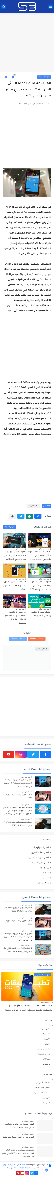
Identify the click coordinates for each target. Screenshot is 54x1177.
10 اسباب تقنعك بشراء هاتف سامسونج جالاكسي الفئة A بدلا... (39, 555)
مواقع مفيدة (43, 882)
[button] (37, 516)
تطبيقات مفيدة (43, 1048)
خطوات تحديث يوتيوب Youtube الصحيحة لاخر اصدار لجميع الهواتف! (15, 555)
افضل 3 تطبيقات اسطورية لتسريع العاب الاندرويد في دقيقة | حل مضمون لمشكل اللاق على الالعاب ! (17, 811)
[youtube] (8, 754)
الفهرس (46, 1097)
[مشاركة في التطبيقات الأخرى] (12, 516)
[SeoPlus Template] (50, 1165)
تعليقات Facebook (18, 639)
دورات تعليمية (44, 1053)
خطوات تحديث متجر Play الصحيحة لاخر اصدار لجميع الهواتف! (40, 586)
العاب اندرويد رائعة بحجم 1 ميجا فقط (19, 796)
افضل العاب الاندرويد (39, 852)
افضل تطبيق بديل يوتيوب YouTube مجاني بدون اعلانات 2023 (17, 823)
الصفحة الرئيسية (42, 1082)
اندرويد (47, 1038)
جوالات (45, 872)
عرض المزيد (9, 527)
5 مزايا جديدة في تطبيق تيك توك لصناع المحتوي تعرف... (14, 586)
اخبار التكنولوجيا (41, 847)
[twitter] (33, 754)
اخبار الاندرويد (44, 77)
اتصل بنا (46, 1102)
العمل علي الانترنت (40, 862)
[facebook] (45, 754)
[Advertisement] (27, 43)
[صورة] (43, 781)
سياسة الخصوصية (42, 1092)
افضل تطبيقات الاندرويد (38, 857)
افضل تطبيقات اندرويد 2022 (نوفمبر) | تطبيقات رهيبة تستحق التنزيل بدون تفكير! (29, 1008)
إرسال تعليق (41, 649)
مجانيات (46, 1064)
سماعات (46, 1059)
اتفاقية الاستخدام (42, 1087)
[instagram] (21, 754)
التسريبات (45, 1033)
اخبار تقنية (45, 1028)
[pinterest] (18, 1173)
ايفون (47, 1043)
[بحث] (3, 6)
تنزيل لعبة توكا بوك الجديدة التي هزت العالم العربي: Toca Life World (17, 950)
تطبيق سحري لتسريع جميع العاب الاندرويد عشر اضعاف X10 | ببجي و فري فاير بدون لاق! (18, 783)
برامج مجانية (43, 867)
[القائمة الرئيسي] (50, 6)
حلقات (46, 877)
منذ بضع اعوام (44, 549)
